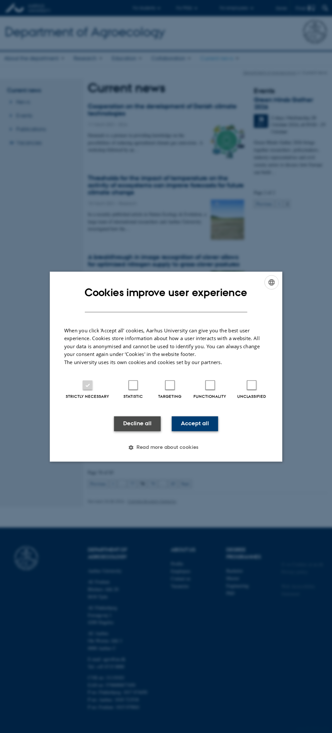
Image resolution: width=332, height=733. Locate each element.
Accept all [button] (195, 423)
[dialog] (166, 366)
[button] (166, 447)
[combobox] (271, 282)
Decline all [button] (137, 423)
